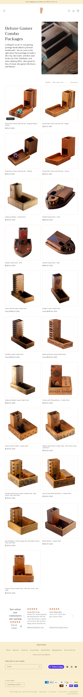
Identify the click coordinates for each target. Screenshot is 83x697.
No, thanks (55, 367)
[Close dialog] (78, 326)
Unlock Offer (54, 356)
